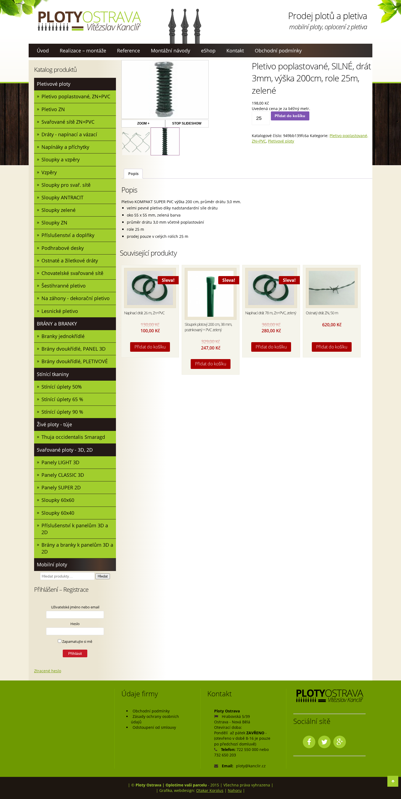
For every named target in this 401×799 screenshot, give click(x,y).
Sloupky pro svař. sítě (66, 185)
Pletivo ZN (53, 109)
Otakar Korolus (209, 790)
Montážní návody (170, 50)
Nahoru (235, 790)
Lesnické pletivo (59, 311)
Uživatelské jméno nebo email (75, 607)
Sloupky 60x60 (57, 500)
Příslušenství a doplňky (67, 235)
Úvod (43, 50)
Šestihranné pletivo (63, 285)
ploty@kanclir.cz (251, 765)
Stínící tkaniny (53, 374)
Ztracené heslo (47, 670)
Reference (128, 50)
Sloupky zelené (58, 210)
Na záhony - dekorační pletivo (75, 298)
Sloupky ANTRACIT (62, 197)
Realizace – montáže (83, 50)
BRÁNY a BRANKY (57, 323)
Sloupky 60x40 (57, 513)
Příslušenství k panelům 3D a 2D (74, 528)
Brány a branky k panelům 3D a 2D (77, 548)
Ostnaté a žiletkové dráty (69, 260)
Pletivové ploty (53, 84)
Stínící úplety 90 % (62, 412)
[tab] (133, 174)
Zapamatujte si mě (76, 641)
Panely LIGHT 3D (60, 462)
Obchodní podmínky (278, 50)
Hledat (103, 576)
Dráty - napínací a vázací (69, 134)
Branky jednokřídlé (63, 336)
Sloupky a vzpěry (60, 159)
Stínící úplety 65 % (62, 399)
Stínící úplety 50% (61, 386)
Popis (133, 173)
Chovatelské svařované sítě (72, 273)
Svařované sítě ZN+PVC (67, 122)
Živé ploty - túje (54, 424)
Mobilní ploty (52, 564)
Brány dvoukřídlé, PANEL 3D (73, 348)
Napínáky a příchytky (65, 147)
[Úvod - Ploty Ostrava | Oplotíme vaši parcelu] (89, 21)
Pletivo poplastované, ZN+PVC (75, 96)
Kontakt (235, 50)
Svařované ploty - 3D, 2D (65, 449)
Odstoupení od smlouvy (154, 727)
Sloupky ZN (54, 222)
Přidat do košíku (290, 116)
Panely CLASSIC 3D (62, 475)
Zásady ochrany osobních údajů (155, 719)
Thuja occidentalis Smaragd (73, 437)
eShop (208, 50)
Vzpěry (49, 172)
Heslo (75, 623)
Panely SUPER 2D (61, 487)
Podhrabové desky (62, 248)
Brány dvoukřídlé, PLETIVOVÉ (74, 361)
